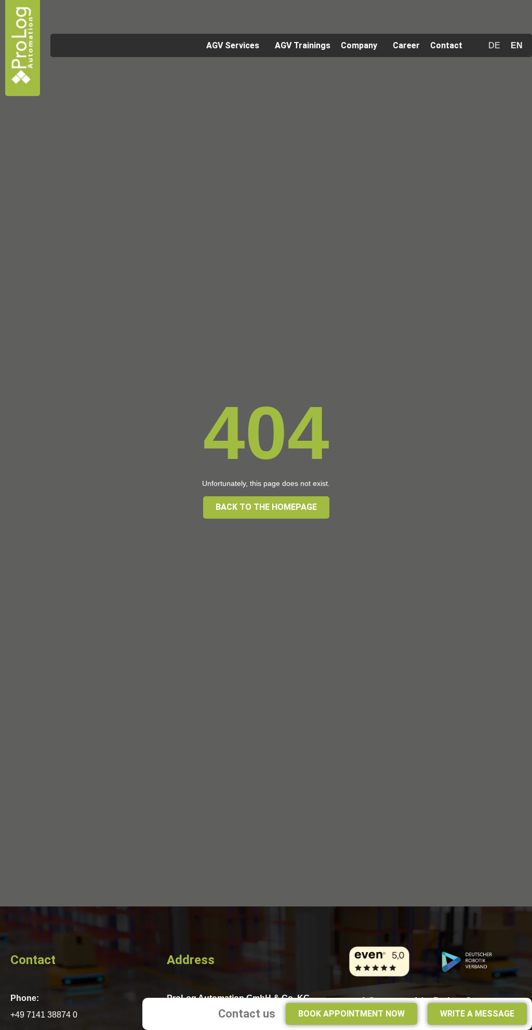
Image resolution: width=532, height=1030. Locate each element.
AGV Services (232, 45)
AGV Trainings (302, 45)
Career (406, 45)
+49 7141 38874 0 (43, 1014)
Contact (446, 45)
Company (359, 45)
